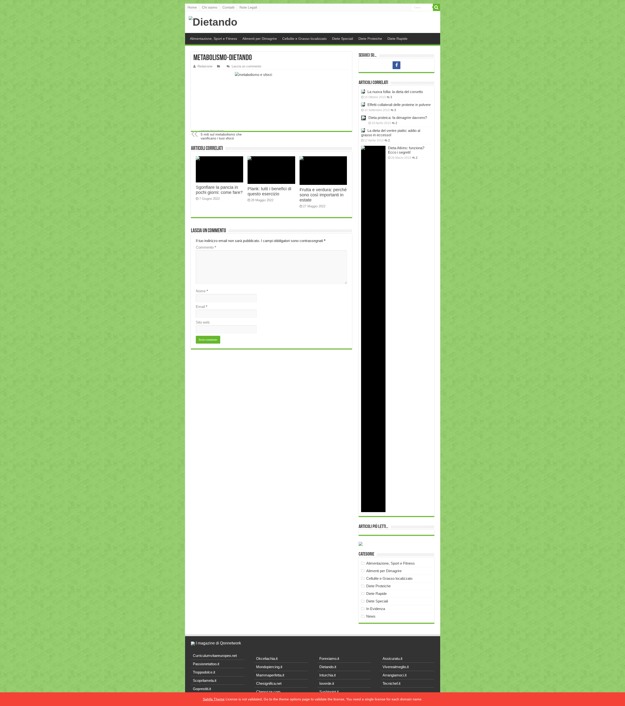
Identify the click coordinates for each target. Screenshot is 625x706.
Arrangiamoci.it (394, 675)
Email (201, 307)
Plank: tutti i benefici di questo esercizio (269, 191)
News (370, 616)
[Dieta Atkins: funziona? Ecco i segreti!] (373, 329)
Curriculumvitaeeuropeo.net (215, 655)
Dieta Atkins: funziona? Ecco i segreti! (406, 150)
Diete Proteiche (370, 39)
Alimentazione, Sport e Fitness (213, 39)
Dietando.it (327, 667)
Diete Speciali (342, 39)
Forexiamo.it (329, 658)
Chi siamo (209, 7)
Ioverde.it (326, 683)
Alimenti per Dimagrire (259, 39)
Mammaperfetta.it (270, 675)
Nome (202, 291)
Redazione (205, 66)
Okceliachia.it (267, 658)
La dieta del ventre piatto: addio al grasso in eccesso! (390, 132)
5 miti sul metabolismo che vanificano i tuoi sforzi (221, 134)
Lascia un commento (246, 66)
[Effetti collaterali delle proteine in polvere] (363, 104)
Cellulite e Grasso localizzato (304, 39)
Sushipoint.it (329, 692)
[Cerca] (436, 7)
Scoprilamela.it (204, 680)
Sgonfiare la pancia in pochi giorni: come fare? (219, 190)
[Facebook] (396, 65)
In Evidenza (375, 609)
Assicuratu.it (392, 658)
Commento (206, 247)
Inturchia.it (327, 675)
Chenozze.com (268, 692)
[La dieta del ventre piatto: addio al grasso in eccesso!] (363, 130)
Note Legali (248, 7)
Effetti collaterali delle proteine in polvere (399, 105)
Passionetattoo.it (206, 664)
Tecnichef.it (391, 683)
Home (192, 7)
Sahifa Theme (214, 699)
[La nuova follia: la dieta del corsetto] (363, 92)
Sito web (202, 322)
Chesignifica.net (268, 683)
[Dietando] (213, 22)
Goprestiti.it (202, 689)
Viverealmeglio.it (396, 667)
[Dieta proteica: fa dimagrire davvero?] (363, 118)
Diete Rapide (397, 39)
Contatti (228, 7)
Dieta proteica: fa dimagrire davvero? (397, 118)
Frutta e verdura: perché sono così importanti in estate (323, 194)
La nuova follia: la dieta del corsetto (395, 92)
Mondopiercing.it (269, 667)
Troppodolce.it (204, 672)
